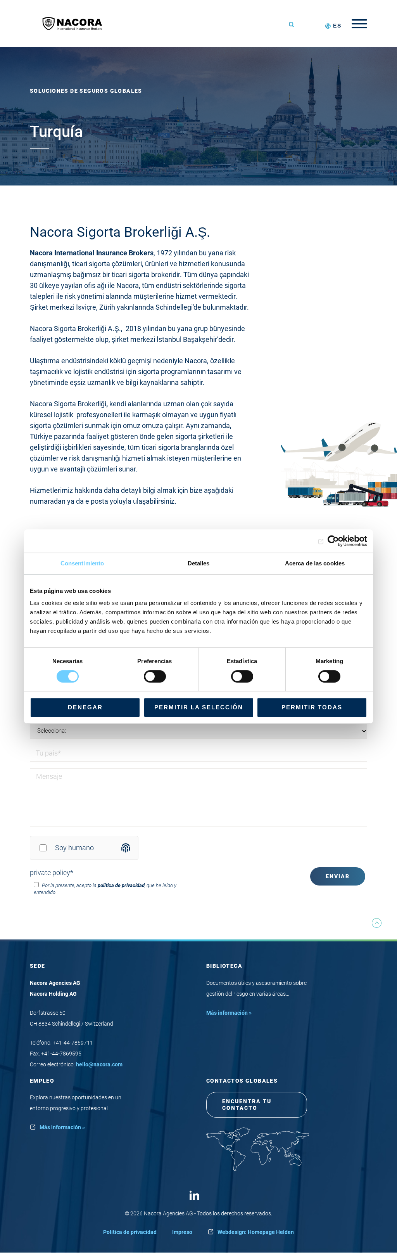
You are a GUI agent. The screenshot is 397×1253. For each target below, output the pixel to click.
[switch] (155, 676)
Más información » (229, 1013)
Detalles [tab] (199, 563)
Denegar (85, 707)
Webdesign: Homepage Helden (255, 1232)
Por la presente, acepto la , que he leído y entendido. (105, 888)
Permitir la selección (198, 707)
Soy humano (74, 848)
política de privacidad (121, 885)
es (337, 26)
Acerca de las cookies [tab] (315, 563)
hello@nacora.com (99, 1064)
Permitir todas (311, 707)
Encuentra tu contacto (246, 1104)
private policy (51, 872)
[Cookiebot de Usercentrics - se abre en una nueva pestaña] (333, 541)
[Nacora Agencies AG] (76, 23)
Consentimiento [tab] (82, 563)
